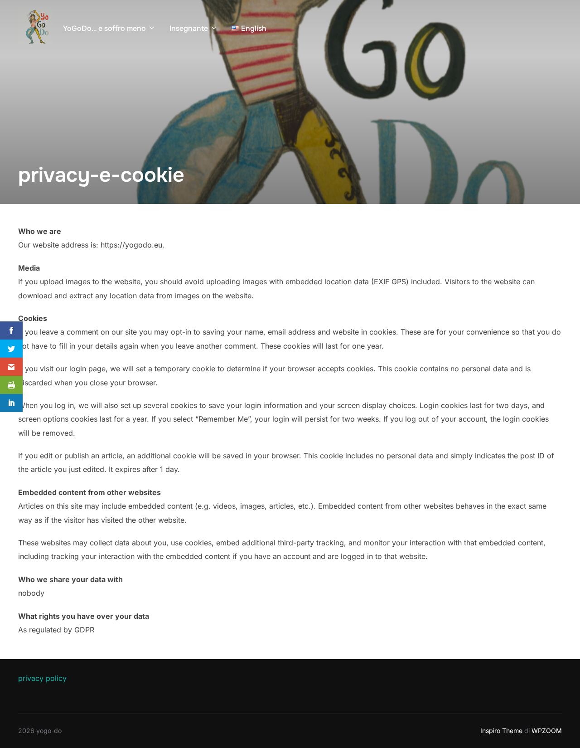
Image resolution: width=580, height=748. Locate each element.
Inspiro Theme (501, 730)
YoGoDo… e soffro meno (104, 28)
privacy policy (42, 678)
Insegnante (188, 28)
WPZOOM (547, 730)
